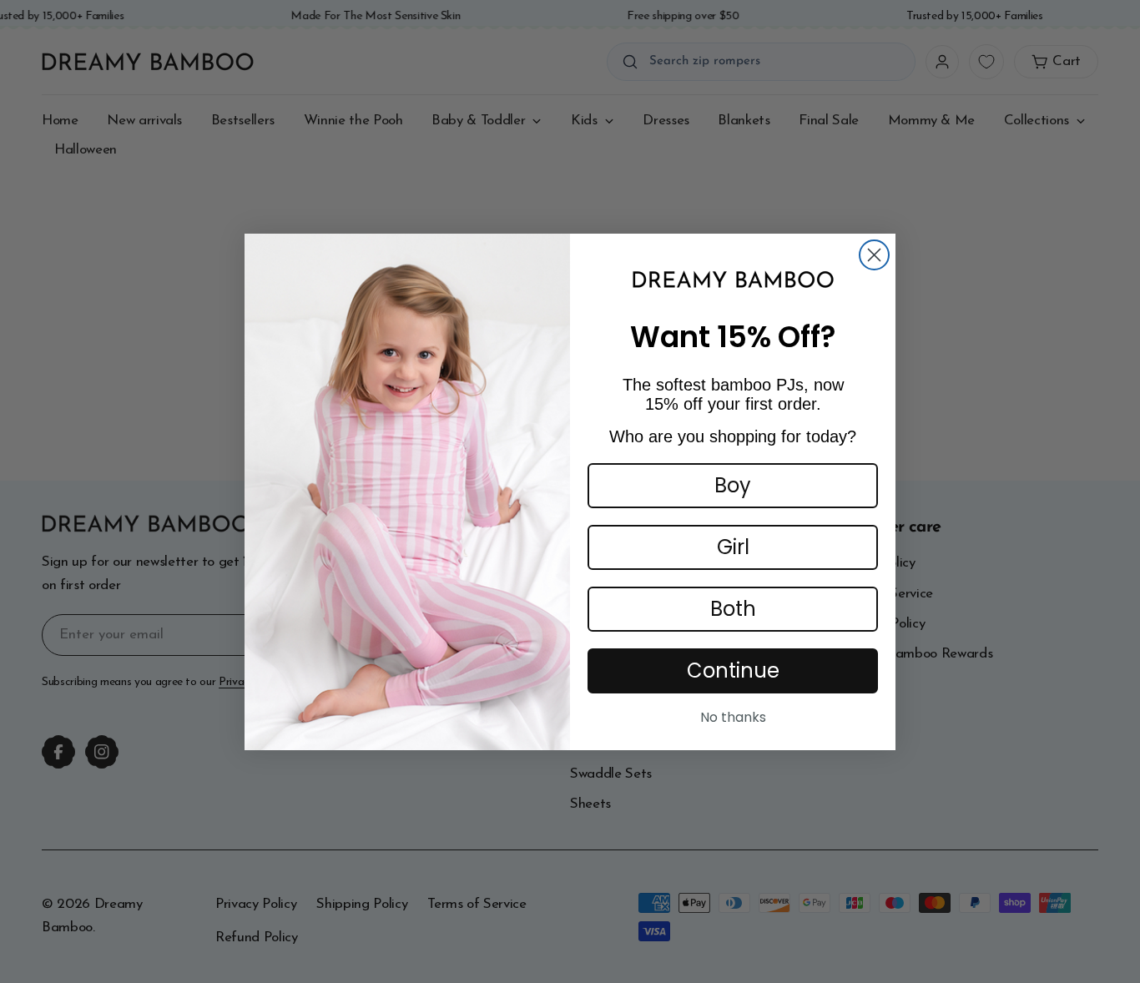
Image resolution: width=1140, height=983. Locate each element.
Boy (732, 485)
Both (733, 609)
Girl (733, 547)
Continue (733, 670)
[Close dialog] (874, 255)
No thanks (733, 717)
